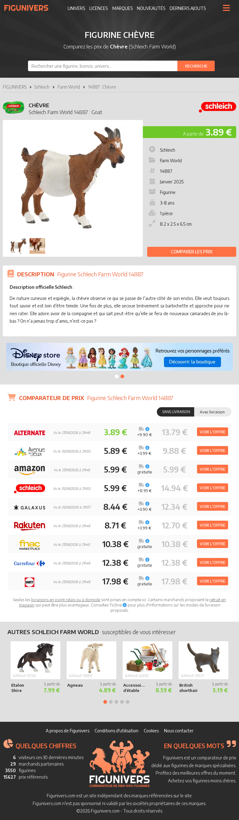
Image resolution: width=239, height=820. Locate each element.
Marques (122, 8)
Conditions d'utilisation (116, 730)
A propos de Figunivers (67, 730)
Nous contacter (179, 730)
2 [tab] (122, 376)
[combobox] (121, 66)
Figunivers (28, 8)
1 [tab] (117, 376)
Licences (98, 8)
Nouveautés (151, 8)
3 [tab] (116, 702)
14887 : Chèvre (102, 87)
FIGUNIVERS (14, 87)
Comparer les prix (192, 251)
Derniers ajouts (188, 8)
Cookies (151, 730)
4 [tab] (122, 702)
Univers (76, 8)
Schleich (42, 87)
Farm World (69, 87)
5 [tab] (127, 702)
